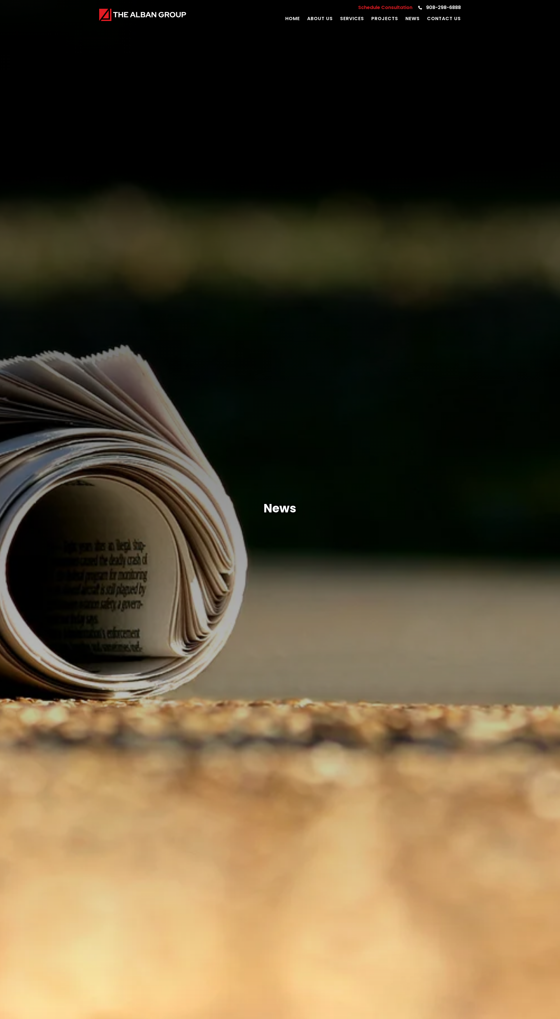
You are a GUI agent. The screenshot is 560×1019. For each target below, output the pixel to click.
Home (292, 19)
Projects (384, 19)
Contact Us (444, 19)
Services (352, 19)
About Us (320, 19)
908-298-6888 (443, 8)
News (412, 19)
